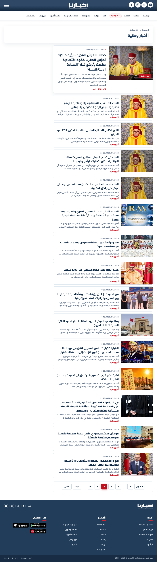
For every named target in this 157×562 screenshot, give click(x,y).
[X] (12, 506)
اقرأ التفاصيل (99, 89)
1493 (77, 487)
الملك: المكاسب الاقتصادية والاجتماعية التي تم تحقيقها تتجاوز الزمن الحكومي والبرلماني (91, 105)
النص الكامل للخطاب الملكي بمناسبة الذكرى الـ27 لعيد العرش (87, 132)
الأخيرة (74, 544)
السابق (139, 487)
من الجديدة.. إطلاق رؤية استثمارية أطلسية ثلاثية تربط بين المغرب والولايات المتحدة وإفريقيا (88, 296)
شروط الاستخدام (146, 534)
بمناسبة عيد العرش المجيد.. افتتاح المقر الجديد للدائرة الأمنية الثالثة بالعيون (88, 323)
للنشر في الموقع (146, 525)
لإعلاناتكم (31, 16)
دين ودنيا (42, 16)
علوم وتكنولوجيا (71, 16)
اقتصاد (127, 16)
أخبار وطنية (115, 15)
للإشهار (150, 544)
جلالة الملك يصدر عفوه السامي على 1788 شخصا (91, 269)
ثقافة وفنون (71, 529)
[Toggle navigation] (6, 5)
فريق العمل (148, 529)
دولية (96, 16)
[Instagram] (17, 506)
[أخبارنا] (145, 506)
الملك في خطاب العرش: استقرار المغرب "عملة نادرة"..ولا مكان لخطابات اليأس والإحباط (93, 159)
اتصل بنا (14, 558)
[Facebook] (23, 506)
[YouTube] (6, 506)
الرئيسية (146, 16)
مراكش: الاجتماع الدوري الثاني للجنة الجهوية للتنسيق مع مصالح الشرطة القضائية (88, 435)
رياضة (104, 16)
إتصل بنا (149, 539)
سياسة (136, 16)
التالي (66, 487)
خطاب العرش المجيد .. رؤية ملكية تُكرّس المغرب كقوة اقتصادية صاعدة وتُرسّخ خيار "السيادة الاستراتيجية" (82, 62)
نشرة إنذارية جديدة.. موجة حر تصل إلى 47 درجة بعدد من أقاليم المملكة (88, 377)
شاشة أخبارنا (55, 16)
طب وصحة (86, 16)
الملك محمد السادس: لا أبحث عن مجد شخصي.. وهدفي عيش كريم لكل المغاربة (88, 186)
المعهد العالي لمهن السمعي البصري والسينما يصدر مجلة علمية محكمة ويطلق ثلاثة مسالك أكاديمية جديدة (89, 215)
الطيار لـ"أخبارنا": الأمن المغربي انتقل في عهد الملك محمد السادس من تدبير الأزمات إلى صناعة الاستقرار (90, 350)
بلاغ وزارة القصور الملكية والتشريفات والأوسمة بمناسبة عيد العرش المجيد (91, 462)
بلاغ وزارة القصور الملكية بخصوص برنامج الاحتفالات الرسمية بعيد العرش (89, 244)
